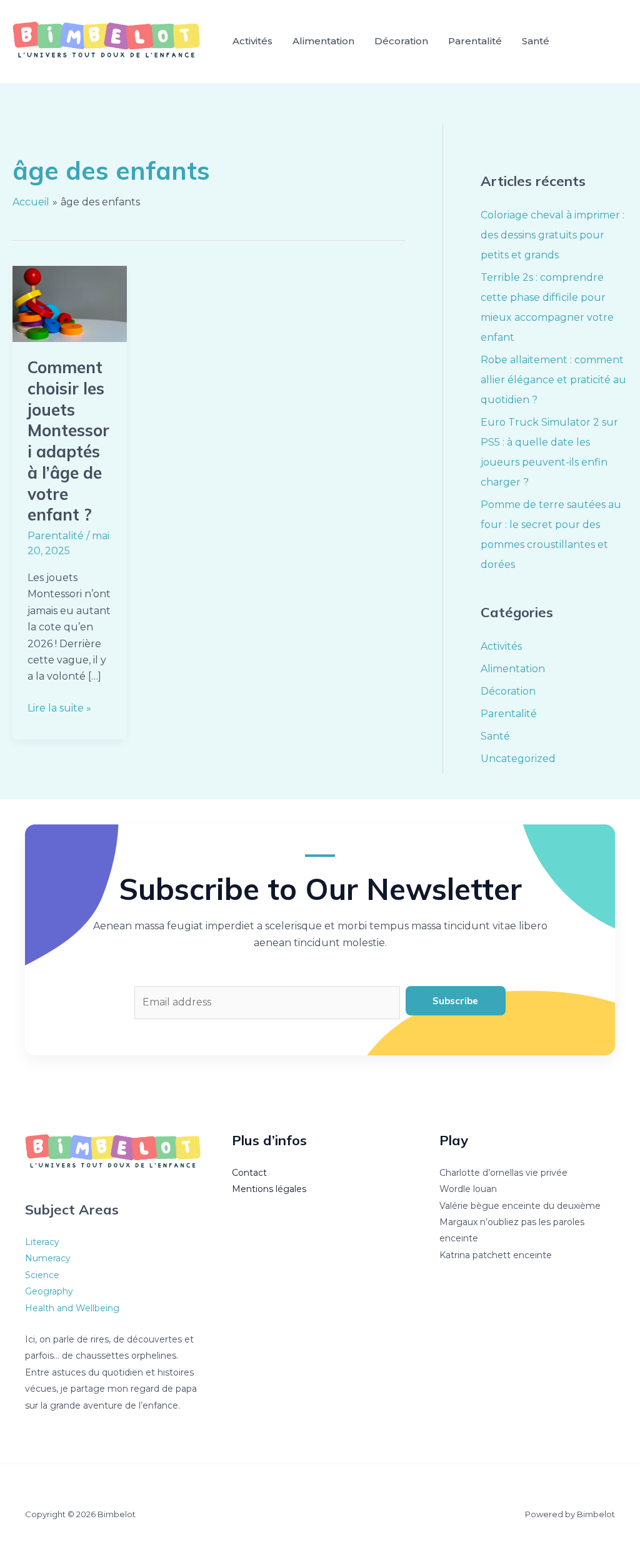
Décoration (401, 41)
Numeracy (48, 1258)
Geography (49, 1291)
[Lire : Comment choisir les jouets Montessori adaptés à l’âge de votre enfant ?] (69, 303)
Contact (249, 1172)
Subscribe (455, 1001)
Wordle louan (468, 1189)
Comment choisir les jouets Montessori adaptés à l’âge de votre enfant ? (68, 441)
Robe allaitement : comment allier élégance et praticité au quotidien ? (553, 380)
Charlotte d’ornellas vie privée (503, 1172)
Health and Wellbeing (72, 1308)
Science (42, 1275)
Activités (252, 41)
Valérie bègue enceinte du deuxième (520, 1205)
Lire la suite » (59, 707)
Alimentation (323, 41)
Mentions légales (269, 1189)
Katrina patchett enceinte (495, 1255)
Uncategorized (518, 759)
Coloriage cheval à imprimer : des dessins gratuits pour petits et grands (552, 235)
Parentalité (475, 41)
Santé (535, 41)
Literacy (42, 1242)
